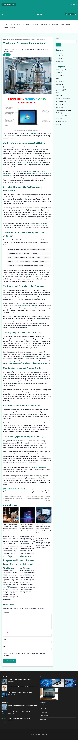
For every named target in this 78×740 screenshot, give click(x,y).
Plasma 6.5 (27, 574)
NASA (8, 586)
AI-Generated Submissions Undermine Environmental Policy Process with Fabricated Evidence (43, 529)
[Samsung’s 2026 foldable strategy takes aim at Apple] (58, 683)
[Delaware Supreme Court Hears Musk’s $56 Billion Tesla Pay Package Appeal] (67, 694)
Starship (5, 574)
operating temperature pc (38, 467)
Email (5, 639)
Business (9, 24)
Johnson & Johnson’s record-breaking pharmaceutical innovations (29, 363)
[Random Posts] (3, 14)
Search (57, 38)
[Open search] (68, 4)
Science (58, 107)
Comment (6, 612)
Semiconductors (60, 116)
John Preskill (11, 490)
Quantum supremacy (26, 492)
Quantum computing (43, 490)
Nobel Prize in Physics (30, 490)
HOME (39, 14)
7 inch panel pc (33, 133)
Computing (17, 24)
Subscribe (73, 4)
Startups (5, 27)
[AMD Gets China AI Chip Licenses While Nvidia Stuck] (4, 694)
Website (5, 646)
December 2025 (60, 56)
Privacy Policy (44, 712)
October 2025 (59, 61)
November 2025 (60, 59)
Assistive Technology (10, 488)
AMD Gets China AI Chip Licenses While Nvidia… (20, 692)
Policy (62, 24)
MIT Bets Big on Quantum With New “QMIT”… (20, 679)
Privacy (58, 104)
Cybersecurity (27, 24)
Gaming (58, 124)
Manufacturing (53, 24)
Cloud (57, 113)
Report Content (44, 719)
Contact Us (43, 708)
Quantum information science (11, 492)
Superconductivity (42, 492)
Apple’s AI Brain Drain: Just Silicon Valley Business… (21, 711)
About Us (42, 705)
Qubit (34, 492)
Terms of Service (44, 715)
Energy (57, 119)
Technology (13, 27)
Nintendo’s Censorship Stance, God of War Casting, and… (22, 705)
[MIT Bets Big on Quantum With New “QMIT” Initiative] (4, 681)
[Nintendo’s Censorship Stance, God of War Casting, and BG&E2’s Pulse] (4, 707)
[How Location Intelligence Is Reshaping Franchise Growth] (4, 688)
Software (69, 24)
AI (3, 24)
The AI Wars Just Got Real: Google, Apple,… (19, 718)
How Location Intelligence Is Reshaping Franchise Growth (22, 686)
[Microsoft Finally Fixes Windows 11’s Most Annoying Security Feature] (49, 694)
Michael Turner (29, 49)
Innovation (44, 24)
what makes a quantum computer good (30, 162)
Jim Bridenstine (7, 587)
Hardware (35, 24)
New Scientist (20, 490)
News (36, 734)
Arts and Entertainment (62, 110)
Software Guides (60, 121)
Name (5, 633)
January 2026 (59, 53)
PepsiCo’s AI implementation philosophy (26, 305)
